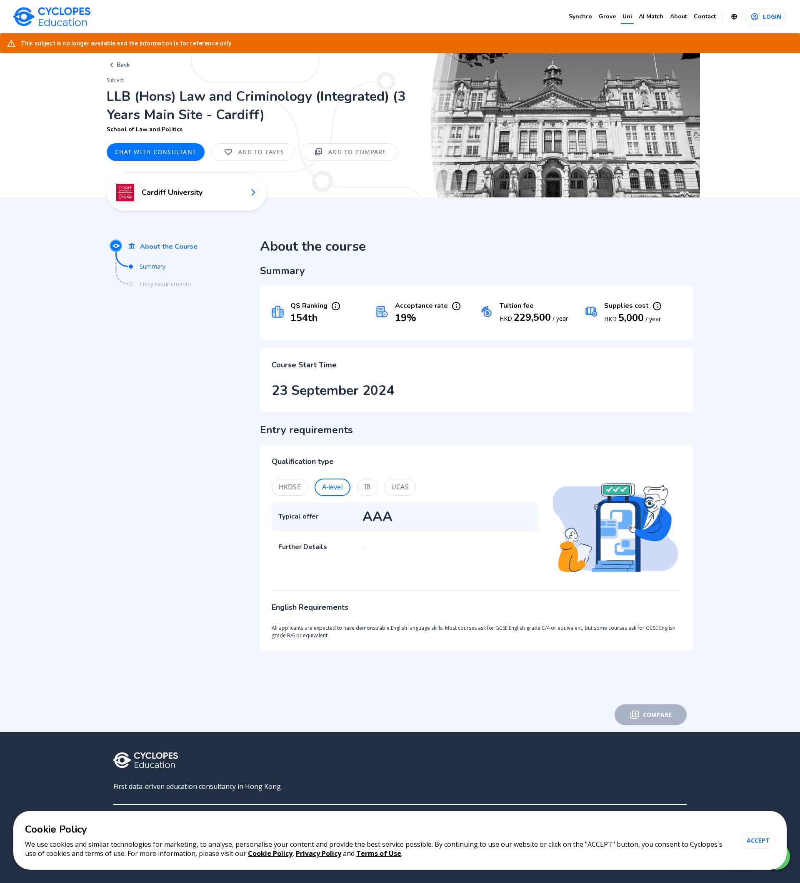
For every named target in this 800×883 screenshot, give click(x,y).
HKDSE (290, 486)
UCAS (400, 486)
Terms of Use (378, 853)
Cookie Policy (270, 853)
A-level (332, 486)
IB (367, 486)
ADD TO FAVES (261, 152)
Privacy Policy (318, 853)
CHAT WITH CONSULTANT (155, 152)
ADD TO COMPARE (357, 152)
